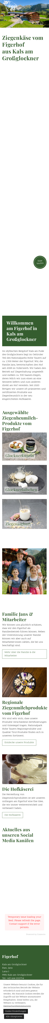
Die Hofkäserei (12, 815)
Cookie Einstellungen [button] (15, 1011)
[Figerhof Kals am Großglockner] (10, 6)
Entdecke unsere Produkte (19, 742)
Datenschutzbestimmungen (17, 1006)
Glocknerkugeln (19, 455)
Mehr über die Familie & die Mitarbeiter (19, 654)
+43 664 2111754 (15, 978)
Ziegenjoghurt (18, 523)
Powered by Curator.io (35, 934)
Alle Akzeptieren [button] (14, 1016)
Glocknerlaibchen (21, 489)
